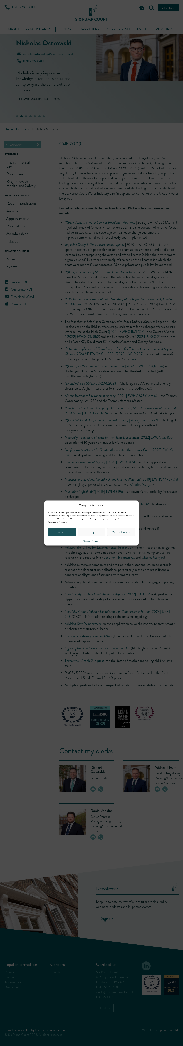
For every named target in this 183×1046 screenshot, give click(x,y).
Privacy (95, 541)
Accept (62, 532)
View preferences (121, 532)
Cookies (86, 541)
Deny (91, 532)
